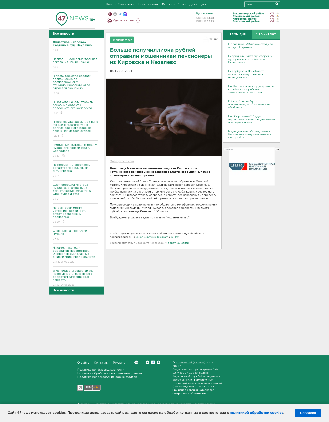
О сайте (83, 362)
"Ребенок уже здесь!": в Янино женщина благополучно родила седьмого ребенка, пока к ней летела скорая (75, 129)
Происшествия (147, 4)
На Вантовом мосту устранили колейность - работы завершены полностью (71, 215)
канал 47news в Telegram (152, 237)
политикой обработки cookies (256, 412)
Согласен (308, 413)
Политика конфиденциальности (100, 370)
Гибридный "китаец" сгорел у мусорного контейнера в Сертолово (75, 150)
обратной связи (178, 243)
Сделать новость (125, 20)
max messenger (125, 14)
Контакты (101, 362)
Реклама (119, 362)
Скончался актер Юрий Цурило (70, 235)
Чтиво (182, 4)
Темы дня (237, 34)
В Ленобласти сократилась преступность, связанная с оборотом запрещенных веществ (73, 278)
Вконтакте (147, 362)
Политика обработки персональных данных (109, 373)
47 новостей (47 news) (190, 363)
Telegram (153, 362)
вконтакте (115, 14)
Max (158, 362)
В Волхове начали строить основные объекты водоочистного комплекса (73, 107)
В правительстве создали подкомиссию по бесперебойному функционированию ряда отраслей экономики (72, 84)
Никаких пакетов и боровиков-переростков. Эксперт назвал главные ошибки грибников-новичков (74, 255)
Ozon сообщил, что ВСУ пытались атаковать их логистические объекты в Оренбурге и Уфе (72, 192)
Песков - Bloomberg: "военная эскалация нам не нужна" (75, 63)
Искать (276, 3)
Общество (168, 4)
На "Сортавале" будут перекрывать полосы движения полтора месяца (251, 119)
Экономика (126, 4)
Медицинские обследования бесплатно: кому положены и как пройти (249, 134)
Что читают (266, 34)
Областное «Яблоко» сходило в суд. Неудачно (250, 46)
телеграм (120, 14)
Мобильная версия (110, 14)
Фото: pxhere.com (122, 161)
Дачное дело (198, 4)
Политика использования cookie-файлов (107, 377)
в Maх (175, 237)
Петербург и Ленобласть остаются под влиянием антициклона (71, 170)
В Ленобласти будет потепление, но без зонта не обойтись (249, 104)
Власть (111, 4)
